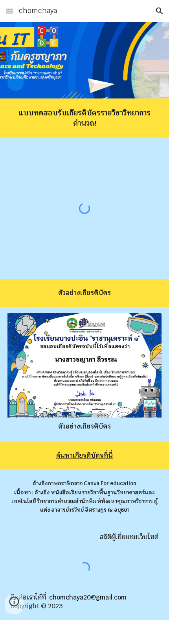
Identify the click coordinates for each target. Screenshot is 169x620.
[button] (9, 11)
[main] (84, 118)
